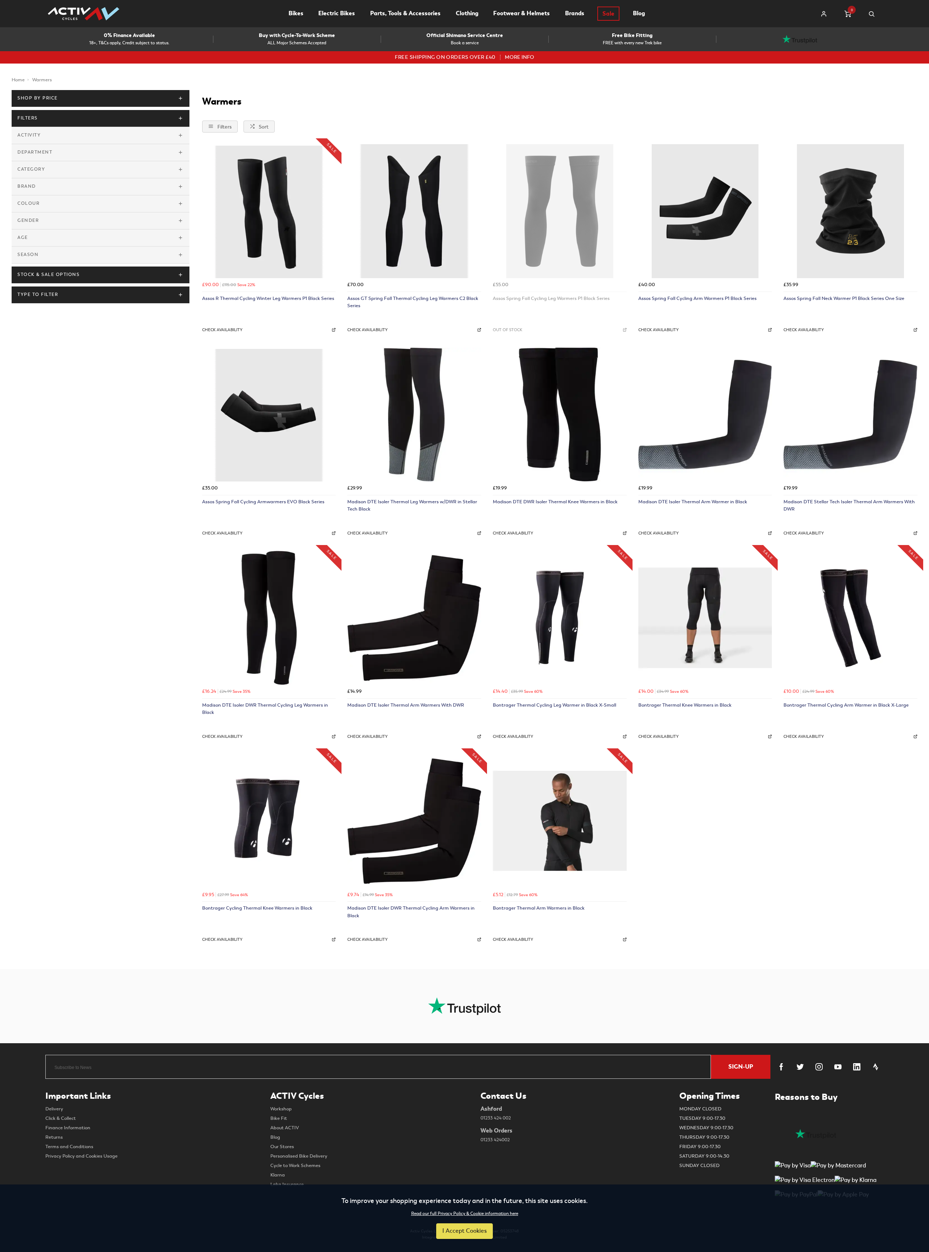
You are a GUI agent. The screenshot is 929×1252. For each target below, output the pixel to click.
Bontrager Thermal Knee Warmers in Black (685, 705)
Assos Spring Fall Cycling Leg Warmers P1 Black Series (551, 298)
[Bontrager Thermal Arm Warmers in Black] (560, 821)
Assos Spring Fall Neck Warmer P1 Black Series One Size (843, 298)
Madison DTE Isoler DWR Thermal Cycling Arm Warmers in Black (411, 912)
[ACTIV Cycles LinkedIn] (857, 1067)
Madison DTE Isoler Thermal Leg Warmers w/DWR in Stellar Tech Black (412, 505)
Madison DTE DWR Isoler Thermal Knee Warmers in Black (555, 502)
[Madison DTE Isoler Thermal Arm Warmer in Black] (705, 414)
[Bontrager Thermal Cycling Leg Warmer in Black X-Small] (560, 618)
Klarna (277, 1175)
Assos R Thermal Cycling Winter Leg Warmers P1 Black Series (268, 298)
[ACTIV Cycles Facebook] (781, 1067)
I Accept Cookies (464, 1231)
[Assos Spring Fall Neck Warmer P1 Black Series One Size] (850, 211)
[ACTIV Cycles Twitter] (800, 1067)
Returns (54, 1137)
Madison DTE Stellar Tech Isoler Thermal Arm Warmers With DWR (849, 505)
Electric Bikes (336, 13)
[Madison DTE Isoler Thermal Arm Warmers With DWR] (414, 618)
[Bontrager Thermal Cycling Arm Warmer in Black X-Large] (850, 618)
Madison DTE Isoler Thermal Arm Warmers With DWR (405, 705)
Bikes (295, 13)
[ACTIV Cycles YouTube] (838, 1067)
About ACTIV (284, 1128)
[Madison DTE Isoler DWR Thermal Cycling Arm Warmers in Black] (414, 821)
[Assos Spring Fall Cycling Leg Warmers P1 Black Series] (560, 211)
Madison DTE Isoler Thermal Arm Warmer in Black (692, 502)
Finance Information (67, 1128)
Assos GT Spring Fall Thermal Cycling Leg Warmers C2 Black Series (412, 302)
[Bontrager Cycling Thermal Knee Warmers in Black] (269, 821)
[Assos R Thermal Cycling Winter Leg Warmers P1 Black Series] (269, 211)
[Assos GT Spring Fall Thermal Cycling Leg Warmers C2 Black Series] (414, 211)
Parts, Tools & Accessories (405, 13)
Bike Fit (278, 1118)
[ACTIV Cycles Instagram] (819, 1067)
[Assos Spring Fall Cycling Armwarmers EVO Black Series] (269, 414)
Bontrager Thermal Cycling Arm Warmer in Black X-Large (846, 705)
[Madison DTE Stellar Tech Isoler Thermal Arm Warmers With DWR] (850, 414)
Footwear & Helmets (521, 13)
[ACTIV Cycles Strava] (876, 1067)
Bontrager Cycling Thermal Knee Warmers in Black (257, 908)
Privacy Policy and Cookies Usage (81, 1156)
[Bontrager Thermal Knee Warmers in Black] (705, 618)
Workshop (281, 1109)
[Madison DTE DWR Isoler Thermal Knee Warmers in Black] (560, 414)
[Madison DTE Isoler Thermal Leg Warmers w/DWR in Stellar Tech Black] (414, 414)
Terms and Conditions (69, 1147)
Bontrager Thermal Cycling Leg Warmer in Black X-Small (554, 705)
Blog (639, 13)
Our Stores (282, 1147)
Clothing (467, 13)
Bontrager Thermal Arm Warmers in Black (539, 908)
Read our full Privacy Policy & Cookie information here (464, 1214)
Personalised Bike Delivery (298, 1156)
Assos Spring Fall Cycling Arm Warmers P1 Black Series (697, 298)
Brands (574, 13)
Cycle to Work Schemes (295, 1165)
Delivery (54, 1109)
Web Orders (496, 1135)
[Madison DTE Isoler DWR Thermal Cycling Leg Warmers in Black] (269, 618)
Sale (608, 13)
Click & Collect (60, 1118)
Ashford (495, 1113)
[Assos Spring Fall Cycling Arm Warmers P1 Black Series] (705, 211)
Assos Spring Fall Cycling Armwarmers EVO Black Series (263, 502)
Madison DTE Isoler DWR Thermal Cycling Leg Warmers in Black (265, 709)
